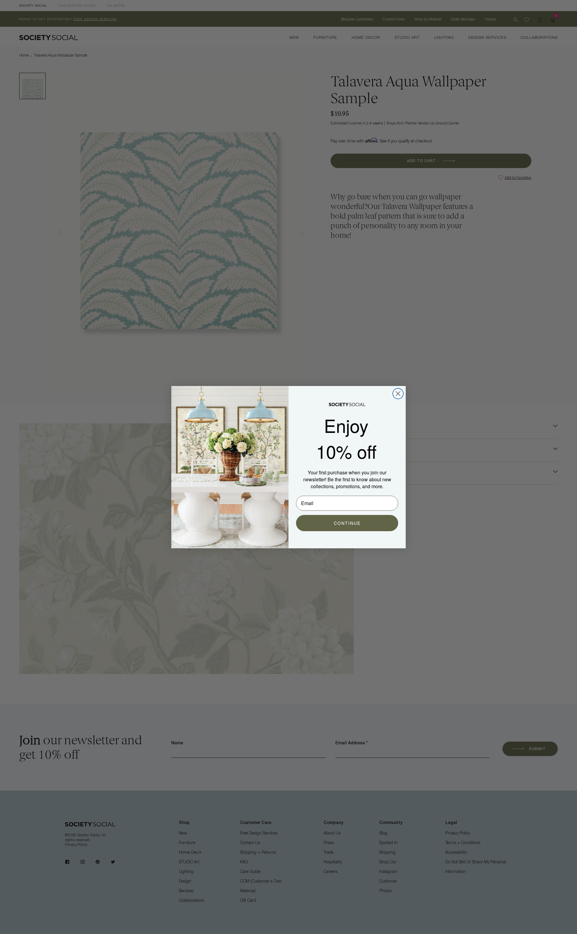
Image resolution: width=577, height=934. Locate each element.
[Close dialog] (398, 393)
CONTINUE (347, 523)
